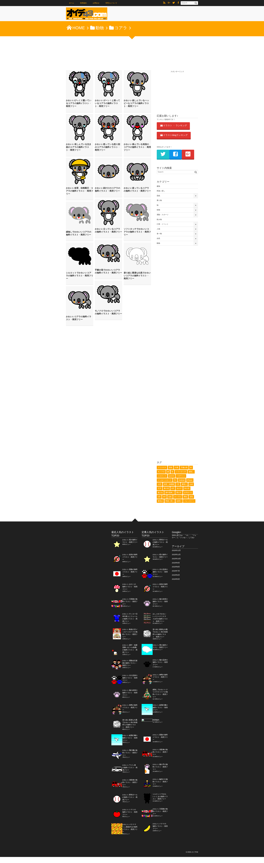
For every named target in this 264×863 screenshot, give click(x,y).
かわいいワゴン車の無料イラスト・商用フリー (129, 767)
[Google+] (169, 3)
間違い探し (161, 191)
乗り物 (159, 200)
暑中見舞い (169, 493)
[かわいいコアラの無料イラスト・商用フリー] (79, 300)
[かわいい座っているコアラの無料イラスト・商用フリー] (137, 171)
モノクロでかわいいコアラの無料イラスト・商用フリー (108, 312)
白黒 (176, 467)
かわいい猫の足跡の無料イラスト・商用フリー (160, 662)
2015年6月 (176, 575)
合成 (191, 484)
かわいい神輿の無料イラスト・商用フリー (130, 707)
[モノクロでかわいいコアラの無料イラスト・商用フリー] (108, 294)
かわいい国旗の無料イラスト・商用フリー (130, 571)
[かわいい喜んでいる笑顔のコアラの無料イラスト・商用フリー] (137, 127)
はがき (171, 476)
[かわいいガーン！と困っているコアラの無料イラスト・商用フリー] (108, 83)
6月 (159, 497)
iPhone (189, 480)
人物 (158, 229)
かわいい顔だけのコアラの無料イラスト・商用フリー (107, 189)
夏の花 (166, 488)
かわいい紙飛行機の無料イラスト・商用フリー (129, 737)
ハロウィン (181, 476)
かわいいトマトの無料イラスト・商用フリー (129, 812)
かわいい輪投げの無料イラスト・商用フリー (160, 781)
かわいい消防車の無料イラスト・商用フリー (129, 782)
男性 (185, 497)
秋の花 (186, 488)
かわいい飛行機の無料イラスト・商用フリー (129, 752)
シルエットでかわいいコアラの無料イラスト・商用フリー (79, 276)
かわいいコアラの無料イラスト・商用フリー (78, 318)
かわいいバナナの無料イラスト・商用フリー (160, 826)
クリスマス (162, 467)
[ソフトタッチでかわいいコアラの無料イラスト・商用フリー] (137, 212)
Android (182, 480)
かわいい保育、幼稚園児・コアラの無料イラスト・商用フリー (79, 191)
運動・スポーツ (162, 215)
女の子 (179, 488)
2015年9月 (176, 563)
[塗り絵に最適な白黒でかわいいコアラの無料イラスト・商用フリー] (137, 256)
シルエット (162, 476)
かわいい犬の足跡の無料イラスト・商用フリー (130, 677)
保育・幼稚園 (169, 484)
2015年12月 (176, 550)
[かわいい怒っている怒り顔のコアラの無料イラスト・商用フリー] (108, 127)
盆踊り (179, 501)
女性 (191, 497)
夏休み (160, 501)
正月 (159, 488)
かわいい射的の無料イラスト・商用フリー (130, 557)
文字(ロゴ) (188, 493)
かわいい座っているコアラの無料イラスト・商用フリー (137, 189)
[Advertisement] (177, 90)
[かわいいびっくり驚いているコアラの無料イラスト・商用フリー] (79, 83)
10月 (159, 484)
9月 (164, 497)
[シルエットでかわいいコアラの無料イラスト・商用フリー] (79, 256)
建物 (158, 186)
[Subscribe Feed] (164, 3)
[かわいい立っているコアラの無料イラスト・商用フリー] (108, 212)
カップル (177, 497)
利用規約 (83, 3)
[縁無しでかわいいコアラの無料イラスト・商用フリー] (79, 215)
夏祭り (184, 484)
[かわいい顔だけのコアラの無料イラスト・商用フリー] (108, 171)
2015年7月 (176, 571)
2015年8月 (176, 567)
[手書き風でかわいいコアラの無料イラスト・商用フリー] (108, 253)
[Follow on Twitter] (173, 3)
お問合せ (96, 3)
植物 (158, 210)
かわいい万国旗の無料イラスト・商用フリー (129, 601)
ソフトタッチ (181, 472)
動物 (158, 243)
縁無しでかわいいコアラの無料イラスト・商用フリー (78, 233)
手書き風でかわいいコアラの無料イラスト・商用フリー (108, 271)
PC (175, 480)
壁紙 (158, 196)
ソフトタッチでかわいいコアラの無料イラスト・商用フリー (137, 232)
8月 (172, 488)
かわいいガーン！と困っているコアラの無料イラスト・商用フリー (107, 103)
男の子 (178, 493)
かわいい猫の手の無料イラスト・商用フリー (160, 766)
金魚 (170, 497)
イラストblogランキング (175, 135)
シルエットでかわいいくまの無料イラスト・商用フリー (160, 796)
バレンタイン (189, 501)
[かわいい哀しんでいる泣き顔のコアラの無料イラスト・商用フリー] (79, 127)
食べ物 (159, 234)
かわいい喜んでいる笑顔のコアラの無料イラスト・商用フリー (137, 147)
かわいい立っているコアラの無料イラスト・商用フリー (108, 230)
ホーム (71, 3)
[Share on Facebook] (178, 3)
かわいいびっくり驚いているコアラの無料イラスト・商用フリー (78, 103)
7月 (178, 484)
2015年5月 (176, 579)
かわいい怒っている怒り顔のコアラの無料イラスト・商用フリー (107, 147)
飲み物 (159, 219)
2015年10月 (176, 559)
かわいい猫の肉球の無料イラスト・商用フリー (130, 692)
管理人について (111, 3)
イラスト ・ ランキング (175, 125)
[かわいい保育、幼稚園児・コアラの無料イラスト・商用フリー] (79, 171)
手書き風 (184, 467)
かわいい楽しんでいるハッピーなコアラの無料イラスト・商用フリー (136, 103)
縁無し (191, 472)
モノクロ (161, 472)
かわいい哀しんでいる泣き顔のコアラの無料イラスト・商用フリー (78, 147)
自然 (158, 238)
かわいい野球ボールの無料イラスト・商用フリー (130, 797)
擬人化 (160, 493)
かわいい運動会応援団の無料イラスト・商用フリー (129, 663)
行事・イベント (162, 224)
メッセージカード (164, 480)
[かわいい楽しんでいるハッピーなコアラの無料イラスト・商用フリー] (137, 83)
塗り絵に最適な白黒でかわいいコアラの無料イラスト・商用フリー (137, 276)
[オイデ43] (86, 14)
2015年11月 (176, 555)
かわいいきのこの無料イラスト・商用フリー (129, 586)
